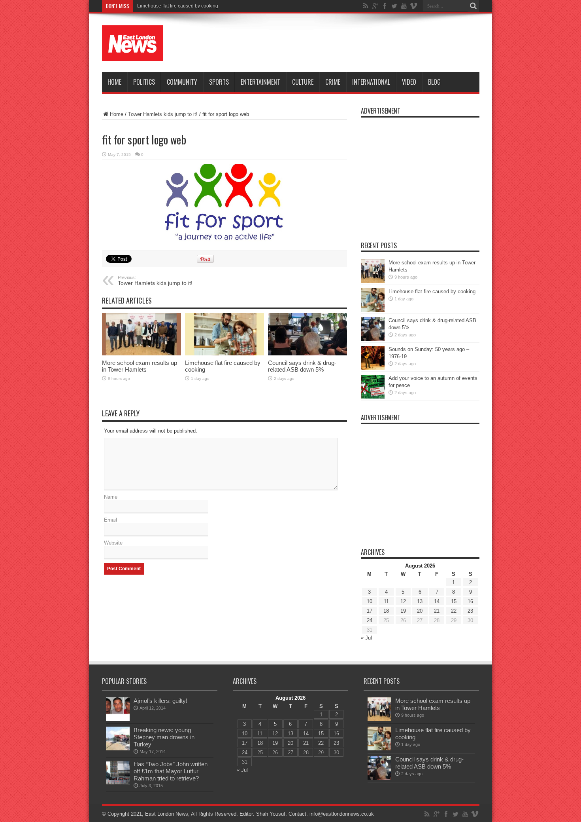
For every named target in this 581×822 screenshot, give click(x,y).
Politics (144, 82)
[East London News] (132, 43)
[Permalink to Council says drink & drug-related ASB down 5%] (307, 334)
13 (420, 601)
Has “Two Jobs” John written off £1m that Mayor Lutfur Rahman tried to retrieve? (171, 771)
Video (409, 82)
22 (453, 611)
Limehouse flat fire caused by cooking (432, 291)
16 (470, 601)
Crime (332, 82)
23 (470, 611)
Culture (302, 82)
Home (114, 82)
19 (403, 611)
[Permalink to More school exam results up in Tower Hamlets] (141, 334)
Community (182, 82)
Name (110, 497)
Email (110, 520)
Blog (434, 82)
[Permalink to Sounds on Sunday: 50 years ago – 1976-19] (373, 358)
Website (113, 543)
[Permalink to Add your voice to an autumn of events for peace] (373, 387)
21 (437, 611)
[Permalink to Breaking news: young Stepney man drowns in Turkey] (118, 738)
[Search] (473, 6)
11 (386, 601)
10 (369, 601)
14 (437, 601)
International (371, 82)
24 (369, 620)
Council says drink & (159, 6)
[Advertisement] (335, 44)
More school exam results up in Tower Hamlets (139, 366)
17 (369, 611)
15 (453, 601)
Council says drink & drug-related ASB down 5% (302, 366)
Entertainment (260, 82)
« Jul (366, 638)
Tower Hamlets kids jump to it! (163, 114)
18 (386, 611)
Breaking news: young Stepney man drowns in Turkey (164, 737)
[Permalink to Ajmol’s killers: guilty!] (118, 709)
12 (403, 601)
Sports (219, 82)
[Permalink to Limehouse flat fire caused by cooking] (224, 334)
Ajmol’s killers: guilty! (160, 700)
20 (420, 611)
